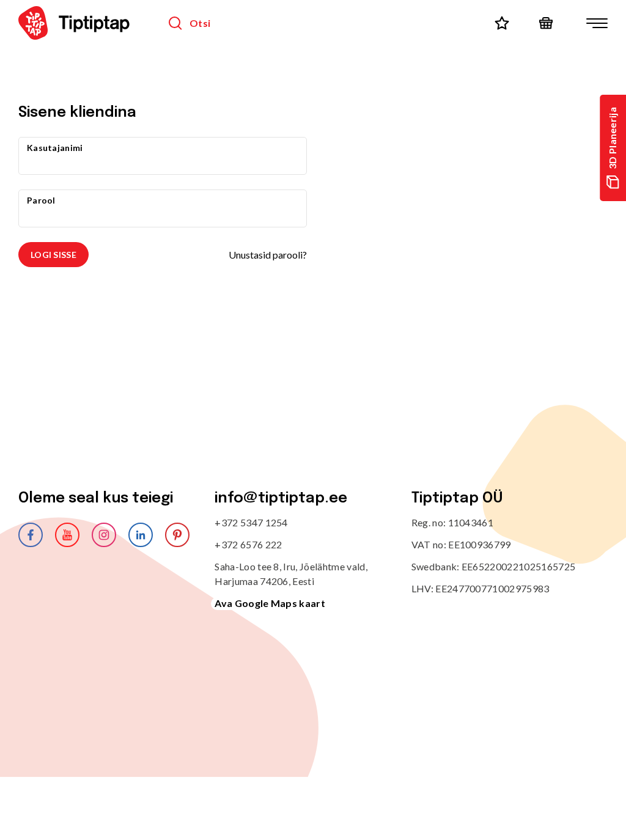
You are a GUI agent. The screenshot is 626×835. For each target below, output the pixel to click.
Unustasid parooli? (268, 254)
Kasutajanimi (55, 147)
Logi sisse (53, 254)
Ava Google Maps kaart (270, 603)
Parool (41, 200)
